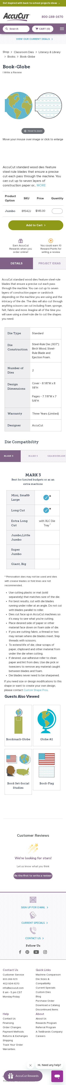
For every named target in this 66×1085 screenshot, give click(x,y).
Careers (40, 1036)
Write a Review (13, 72)
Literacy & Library (49, 52)
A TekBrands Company (49, 1032)
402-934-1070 (11, 983)
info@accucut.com (13, 988)
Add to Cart (34, 225)
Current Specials (45, 988)
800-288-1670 (52, 17)
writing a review (51, 252)
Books (11, 56)
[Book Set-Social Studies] (18, 764)
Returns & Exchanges (15, 1036)
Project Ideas (49, 263)
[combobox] (17, 29)
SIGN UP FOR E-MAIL (33, 907)
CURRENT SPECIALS (33, 922)
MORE (41, 185)
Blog (38, 996)
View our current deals (33, 39)
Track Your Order (13, 1045)
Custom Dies (43, 992)
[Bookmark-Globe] (18, 720)
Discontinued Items (47, 1009)
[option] (6, 52)
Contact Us (9, 1018)
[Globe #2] (46, 720)
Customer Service (13, 974)
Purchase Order (45, 1001)
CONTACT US (33, 938)
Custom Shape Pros (36, 690)
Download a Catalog (48, 1005)
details (17, 263)
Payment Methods (13, 1032)
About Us (41, 1018)
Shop (6, 51)
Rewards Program (46, 1023)
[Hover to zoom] (33, 105)
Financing (8, 1023)
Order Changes (12, 1027)
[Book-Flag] (46, 764)
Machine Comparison (48, 974)
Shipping (8, 1040)
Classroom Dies (24, 52)
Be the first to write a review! (33, 875)
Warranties (9, 1049)
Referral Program (46, 1027)
